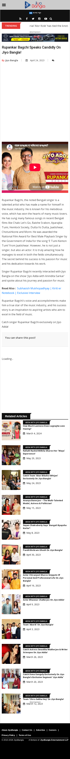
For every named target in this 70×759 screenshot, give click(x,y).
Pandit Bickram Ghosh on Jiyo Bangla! (43, 550)
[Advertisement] (35, 107)
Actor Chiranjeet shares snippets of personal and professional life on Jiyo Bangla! (43, 578)
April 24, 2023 (37, 60)
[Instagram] (39, 18)
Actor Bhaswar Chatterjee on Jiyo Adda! (43, 600)
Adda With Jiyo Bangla (36, 422)
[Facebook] (26, 18)
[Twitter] (33, 18)
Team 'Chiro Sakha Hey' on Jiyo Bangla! (43, 699)
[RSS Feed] (20, 18)
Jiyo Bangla (10, 60)
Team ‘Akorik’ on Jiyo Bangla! (38, 624)
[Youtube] (45, 18)
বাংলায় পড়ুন (36, 12)
